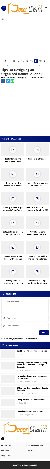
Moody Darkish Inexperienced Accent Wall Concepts (13, 283)
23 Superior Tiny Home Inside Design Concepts (32, 389)
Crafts (21, 354)
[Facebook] (2, 438)
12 (14, 61)
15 (27, 61)
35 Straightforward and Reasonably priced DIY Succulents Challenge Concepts (32, 365)
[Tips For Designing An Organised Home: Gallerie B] (25, 56)
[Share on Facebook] (3, 81)
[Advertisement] (25, 109)
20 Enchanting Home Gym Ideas (30, 411)
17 (36, 61)
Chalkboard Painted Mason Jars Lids (32, 351)
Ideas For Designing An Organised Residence (28, 77)
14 (22, 61)
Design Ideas (28, 370)
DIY (35, 370)
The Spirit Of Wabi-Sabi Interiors (31, 400)
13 (18, 61)
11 (9, 61)
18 (40, 61)
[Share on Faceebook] (8, 81)
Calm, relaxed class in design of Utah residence (13, 234)
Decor (9, 77)
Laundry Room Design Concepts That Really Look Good (13, 210)
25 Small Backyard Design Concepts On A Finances (32, 377)
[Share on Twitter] (12, 81)
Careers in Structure (37, 159)
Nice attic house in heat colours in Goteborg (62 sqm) (37, 210)
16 (31, 61)
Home (3, 77)
